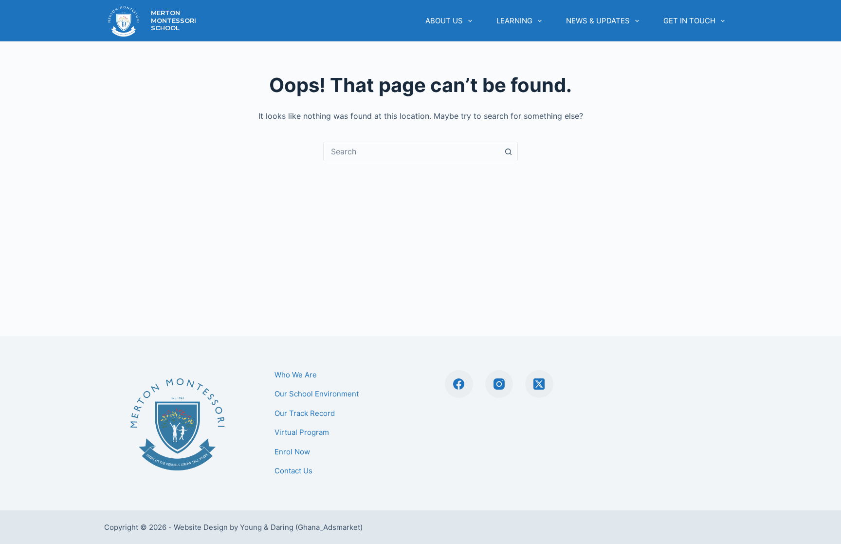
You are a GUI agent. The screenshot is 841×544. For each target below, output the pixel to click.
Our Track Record (304, 413)
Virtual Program (301, 432)
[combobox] (411, 151)
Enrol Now (292, 451)
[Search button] (508, 151)
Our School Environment (316, 393)
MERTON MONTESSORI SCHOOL (173, 20)
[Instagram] (499, 384)
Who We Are (295, 374)
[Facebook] (459, 384)
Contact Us (293, 470)
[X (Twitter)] (539, 384)
